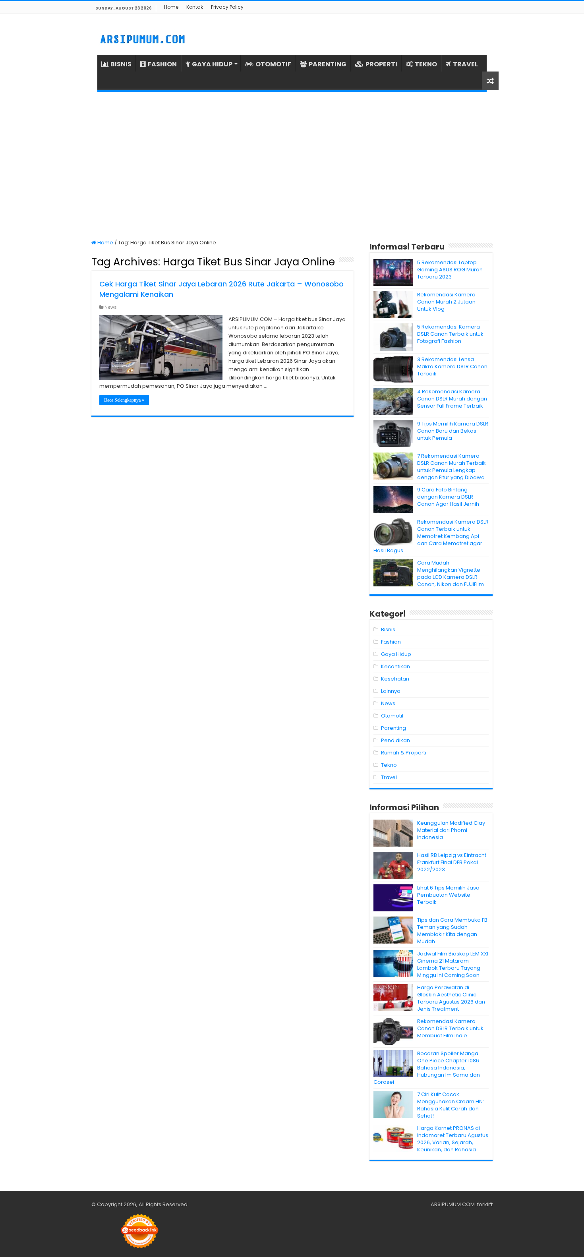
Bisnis (388, 629)
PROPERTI (381, 64)
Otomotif (392, 715)
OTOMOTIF (273, 64)
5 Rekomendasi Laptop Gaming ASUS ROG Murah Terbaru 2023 (450, 269)
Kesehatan (395, 679)
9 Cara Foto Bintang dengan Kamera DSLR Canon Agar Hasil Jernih (448, 497)
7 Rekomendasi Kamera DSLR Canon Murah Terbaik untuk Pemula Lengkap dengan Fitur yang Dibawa (451, 466)
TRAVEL (465, 64)
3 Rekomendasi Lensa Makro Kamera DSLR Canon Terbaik (452, 366)
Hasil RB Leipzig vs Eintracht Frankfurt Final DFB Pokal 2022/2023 (451, 862)
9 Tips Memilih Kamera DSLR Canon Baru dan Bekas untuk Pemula (452, 431)
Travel (389, 777)
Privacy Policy (227, 7)
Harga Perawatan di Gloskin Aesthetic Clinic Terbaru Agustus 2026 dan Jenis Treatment (451, 998)
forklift (485, 1204)
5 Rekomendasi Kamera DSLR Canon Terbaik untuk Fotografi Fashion (450, 334)
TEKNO (426, 64)
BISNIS (120, 64)
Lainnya (390, 691)
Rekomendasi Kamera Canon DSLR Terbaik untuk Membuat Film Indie (450, 1028)
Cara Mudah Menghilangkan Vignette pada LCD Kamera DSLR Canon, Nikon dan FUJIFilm (450, 573)
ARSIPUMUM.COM (453, 1204)
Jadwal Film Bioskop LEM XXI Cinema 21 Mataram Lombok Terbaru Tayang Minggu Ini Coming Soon (452, 964)
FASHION (162, 64)
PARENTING (327, 64)
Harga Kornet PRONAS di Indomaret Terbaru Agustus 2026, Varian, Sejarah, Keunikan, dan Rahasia (452, 1138)
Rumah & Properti (403, 752)
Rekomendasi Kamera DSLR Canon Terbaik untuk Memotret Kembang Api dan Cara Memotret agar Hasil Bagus (431, 536)
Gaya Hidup (396, 654)
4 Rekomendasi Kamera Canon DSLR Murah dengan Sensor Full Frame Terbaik (452, 399)
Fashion (391, 642)
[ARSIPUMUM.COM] (141, 38)
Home (171, 7)
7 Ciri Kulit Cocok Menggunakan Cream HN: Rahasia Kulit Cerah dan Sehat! (450, 1105)
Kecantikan (395, 666)
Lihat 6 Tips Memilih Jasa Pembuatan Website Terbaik (448, 895)
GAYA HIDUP (212, 64)
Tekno (389, 765)
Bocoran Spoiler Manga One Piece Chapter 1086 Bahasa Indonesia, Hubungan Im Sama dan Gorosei (426, 1068)
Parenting (393, 728)
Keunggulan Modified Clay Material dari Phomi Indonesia (451, 830)
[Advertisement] (292, 165)
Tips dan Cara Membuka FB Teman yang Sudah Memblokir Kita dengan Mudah (452, 930)
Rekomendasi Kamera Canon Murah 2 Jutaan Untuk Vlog (446, 302)
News (110, 307)
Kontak (194, 7)
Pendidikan (395, 740)
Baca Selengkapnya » (124, 400)
